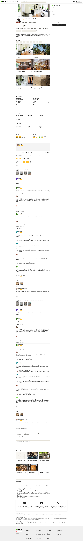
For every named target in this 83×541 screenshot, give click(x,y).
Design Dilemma (23, 486)
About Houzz (27, 530)
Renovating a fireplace (24, 496)
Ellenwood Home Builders (49, 514)
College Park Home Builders (35, 514)
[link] (17, 170)
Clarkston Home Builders (27, 514)
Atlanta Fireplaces (18, 518)
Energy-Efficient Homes (36, 522)
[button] (24, 21)
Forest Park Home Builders (57, 514)
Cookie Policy (28, 535)
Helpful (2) (18, 248)
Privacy (27, 533)
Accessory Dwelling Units (51, 522)
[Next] (49, 10)
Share (26, 25)
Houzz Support (49, 535)
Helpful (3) (18, 261)
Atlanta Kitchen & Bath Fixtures (49, 518)
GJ (16, 266)
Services (28, 28)
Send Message (59, 24)
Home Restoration (20, 523)
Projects (21, 28)
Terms (27, 534)
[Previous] (16, 10)
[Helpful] (16, 176)
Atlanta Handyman (33, 518)
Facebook (59, 533)
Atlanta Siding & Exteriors (19, 519)
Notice (29, 533)
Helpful (18, 185)
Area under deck (23, 482)
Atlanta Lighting (56, 518)
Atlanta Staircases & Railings (35, 519)
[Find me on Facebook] (33, 105)
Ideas (18, 1)
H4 (16, 178)
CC (16, 231)
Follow (48, 102)
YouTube (59, 534)
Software (13, 1)
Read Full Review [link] (20, 149)
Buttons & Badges (38, 538)
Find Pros (8, 1)
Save (30, 25)
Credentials (35, 28)
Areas (32, 28)
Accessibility (48, 534)
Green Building (57, 522)
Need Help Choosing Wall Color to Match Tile (27, 492)
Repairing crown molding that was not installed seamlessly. (29, 490)
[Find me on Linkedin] (36, 105)
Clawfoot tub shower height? (25, 487)
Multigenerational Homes (43, 522)
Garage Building (61, 522)
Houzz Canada (49, 530)
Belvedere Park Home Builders (20, 514)
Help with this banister (24, 484)
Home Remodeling (25, 522)
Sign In (48, 538)
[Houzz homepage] (3, 1)
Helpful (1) (18, 211)
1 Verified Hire (25, 22)
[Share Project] (31, 56)
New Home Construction (19, 522)
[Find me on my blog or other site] (37, 105)
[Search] (21, 2)
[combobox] (33, 2)
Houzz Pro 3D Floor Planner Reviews (41, 535)
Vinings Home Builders (39, 515)
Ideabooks (46, 28)
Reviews (40, 28)
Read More (17, 36)
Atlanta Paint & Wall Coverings (62, 518)
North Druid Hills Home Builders (31, 515)
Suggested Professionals (50, 533)
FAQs (43, 28)
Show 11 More (18, 119)
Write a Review (47, 152)
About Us (17, 28)
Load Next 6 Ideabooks (32, 477)
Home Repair (23, 497)
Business (25, 28)
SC (16, 243)
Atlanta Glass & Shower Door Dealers (26, 518)
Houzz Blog (60, 530)
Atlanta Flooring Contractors (40, 518)
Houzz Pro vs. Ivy (38, 533)
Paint (22, 495)
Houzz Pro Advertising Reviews (40, 534)
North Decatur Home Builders (22, 515)
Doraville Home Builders (42, 514)
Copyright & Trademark (29, 538)
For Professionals (38, 530)
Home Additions (30, 522)
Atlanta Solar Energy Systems (27, 519)
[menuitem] (8, 1)
